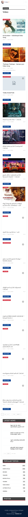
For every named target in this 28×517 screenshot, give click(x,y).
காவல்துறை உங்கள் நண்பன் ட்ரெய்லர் (13, 373)
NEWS (4, 465)
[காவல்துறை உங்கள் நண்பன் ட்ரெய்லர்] (14, 364)
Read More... (7, 44)
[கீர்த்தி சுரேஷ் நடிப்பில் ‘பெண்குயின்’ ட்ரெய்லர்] (14, 137)
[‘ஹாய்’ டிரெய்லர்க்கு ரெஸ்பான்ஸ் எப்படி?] (6, 441)
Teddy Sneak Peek (8, 93)
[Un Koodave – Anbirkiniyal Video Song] (14, 26)
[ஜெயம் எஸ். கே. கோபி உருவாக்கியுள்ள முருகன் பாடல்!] (6, 427)
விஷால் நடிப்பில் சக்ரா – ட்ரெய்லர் (12, 119)
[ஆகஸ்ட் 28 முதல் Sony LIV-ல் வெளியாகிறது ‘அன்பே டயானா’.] (6, 434)
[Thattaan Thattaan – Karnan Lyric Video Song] (14, 54)
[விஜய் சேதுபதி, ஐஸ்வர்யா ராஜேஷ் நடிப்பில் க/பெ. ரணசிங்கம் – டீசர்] (14, 194)
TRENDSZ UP (18, 513)
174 (14, 414)
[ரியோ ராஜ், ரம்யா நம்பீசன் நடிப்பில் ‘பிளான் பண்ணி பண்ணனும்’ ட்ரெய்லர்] (14, 390)
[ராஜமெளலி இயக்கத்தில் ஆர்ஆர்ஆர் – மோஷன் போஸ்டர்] (14, 306)
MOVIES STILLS (6, 478)
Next (18, 414)
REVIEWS (5, 472)
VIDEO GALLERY (6, 48)
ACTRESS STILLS (7, 488)
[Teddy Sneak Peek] (14, 83)
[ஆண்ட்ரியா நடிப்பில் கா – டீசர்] (14, 222)
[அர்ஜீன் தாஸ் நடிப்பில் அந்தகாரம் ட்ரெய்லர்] (14, 278)
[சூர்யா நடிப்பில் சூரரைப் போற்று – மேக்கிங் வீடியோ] (14, 249)
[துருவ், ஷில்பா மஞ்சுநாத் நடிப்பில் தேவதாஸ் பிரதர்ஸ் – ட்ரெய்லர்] (14, 165)
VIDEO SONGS (6, 19)
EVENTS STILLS (6, 468)
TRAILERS (5, 103)
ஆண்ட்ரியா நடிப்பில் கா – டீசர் (11, 232)
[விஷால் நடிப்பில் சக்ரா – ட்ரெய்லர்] (14, 110)
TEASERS (5, 187)
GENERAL (5, 491)
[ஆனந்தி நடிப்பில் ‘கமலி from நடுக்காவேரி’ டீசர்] (14, 335)
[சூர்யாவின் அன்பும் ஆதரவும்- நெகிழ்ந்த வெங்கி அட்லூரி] (6, 449)
